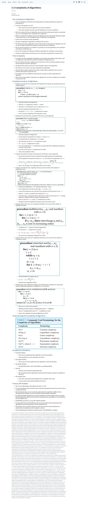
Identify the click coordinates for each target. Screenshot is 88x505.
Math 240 (13, 10)
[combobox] (84, 2)
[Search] (84, 2)
